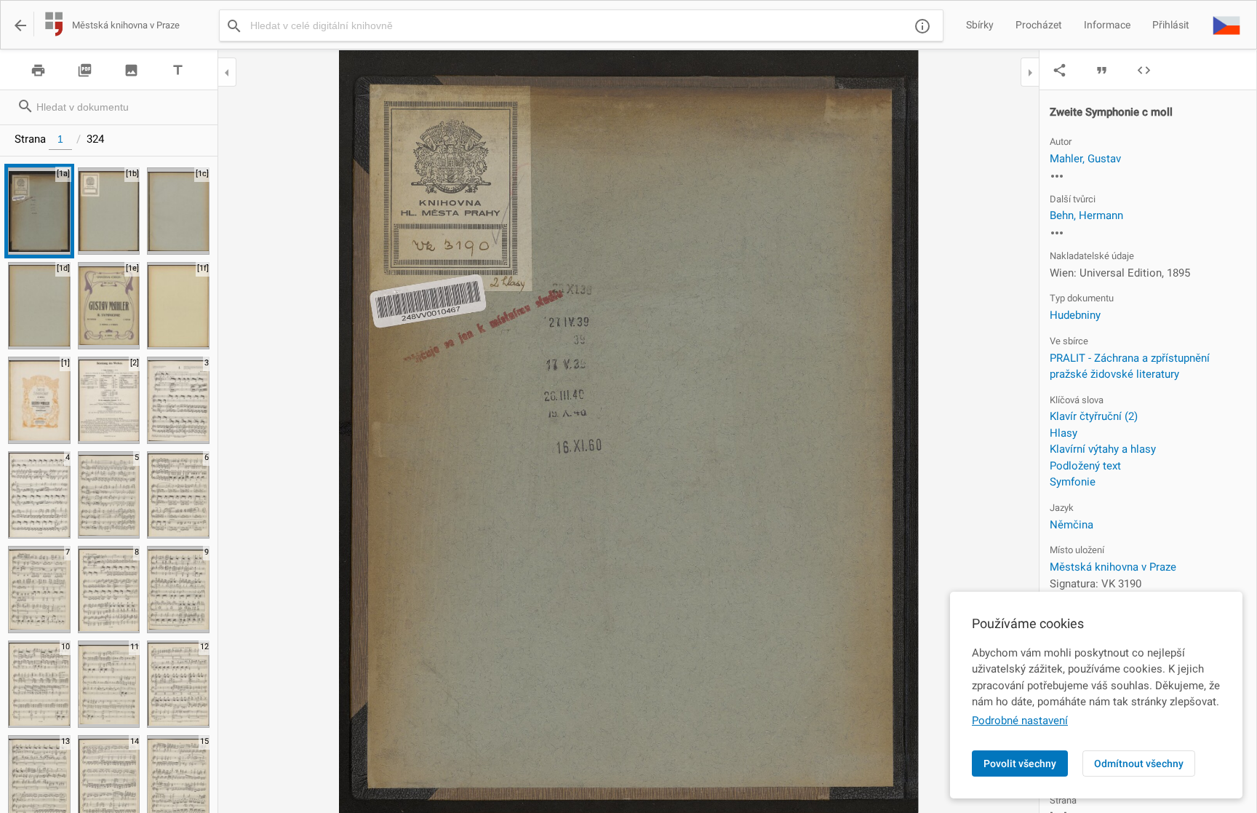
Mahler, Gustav (1085, 158)
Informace (1107, 25)
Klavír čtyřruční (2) (1094, 416)
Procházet (1038, 25)
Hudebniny (1075, 315)
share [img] (1059, 70)
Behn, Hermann (1086, 215)
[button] (1226, 25)
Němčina (1071, 524)
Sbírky (980, 25)
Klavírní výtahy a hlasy (1103, 449)
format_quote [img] (1101, 70)
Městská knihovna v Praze (1113, 567)
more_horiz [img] (1057, 176)
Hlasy (1063, 433)
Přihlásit (1170, 25)
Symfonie (1073, 481)
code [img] (1144, 70)
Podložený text (1085, 465)
